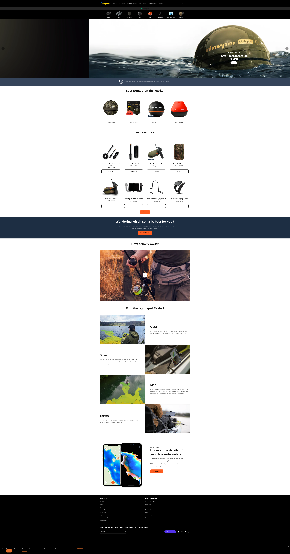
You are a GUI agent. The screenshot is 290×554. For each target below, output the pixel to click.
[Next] (286, 48)
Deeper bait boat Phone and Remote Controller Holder (179, 199)
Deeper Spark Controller (111, 198)
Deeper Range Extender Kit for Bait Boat (111, 164)
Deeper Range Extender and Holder (134, 163)
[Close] (288, 546)
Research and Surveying (106, 517)
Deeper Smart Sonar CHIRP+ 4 (110, 120)
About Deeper (103, 501)
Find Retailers (103, 520)
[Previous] (3, 48)
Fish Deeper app (174, 389)
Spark (119, 17)
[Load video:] (145, 275)
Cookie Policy (80, 548)
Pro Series (140, 17)
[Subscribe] (125, 531)
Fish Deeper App (171, 17)
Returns (147, 512)
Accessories (160, 17)
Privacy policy (148, 504)
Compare (181, 17)
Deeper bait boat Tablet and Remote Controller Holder (134, 199)
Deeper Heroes (104, 509)
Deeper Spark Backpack (179, 163)
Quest (108, 17)
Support (102, 504)
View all (145, 212)
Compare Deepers (145, 232)
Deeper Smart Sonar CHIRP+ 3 (133, 120)
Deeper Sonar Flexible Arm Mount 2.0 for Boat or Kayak (156, 199)
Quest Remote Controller (156, 163)
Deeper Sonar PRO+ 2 (156, 120)
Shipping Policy (149, 509)
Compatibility (148, 515)
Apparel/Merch (103, 507)
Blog (101, 515)
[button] (116, 3)
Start (150, 17)
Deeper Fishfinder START (179, 120)
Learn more (153, 70)
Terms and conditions (150, 501)
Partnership (103, 512)
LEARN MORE (157, 471)
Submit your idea (149, 517)
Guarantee (148, 507)
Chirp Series (129, 17)
